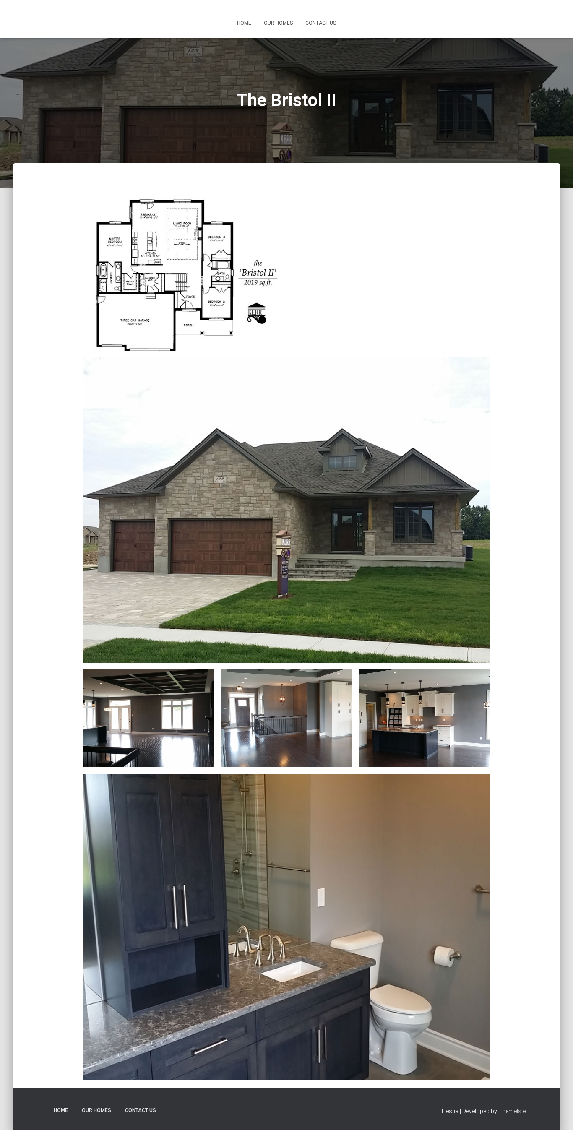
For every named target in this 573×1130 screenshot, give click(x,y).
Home (244, 23)
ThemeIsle (512, 1111)
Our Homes (278, 23)
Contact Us (320, 23)
